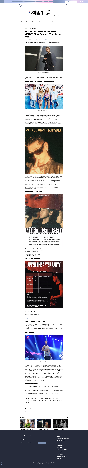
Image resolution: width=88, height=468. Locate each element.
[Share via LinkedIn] (30, 408)
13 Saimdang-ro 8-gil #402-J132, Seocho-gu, (44, 462)
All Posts (21, 21)
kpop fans (50, 398)
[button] (20, 5)
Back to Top (1, 463)
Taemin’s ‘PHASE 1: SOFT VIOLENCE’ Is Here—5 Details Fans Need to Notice (43, 430)
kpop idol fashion (33, 400)
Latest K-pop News (40, 21)
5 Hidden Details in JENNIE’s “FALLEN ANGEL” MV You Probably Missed (59, 430)
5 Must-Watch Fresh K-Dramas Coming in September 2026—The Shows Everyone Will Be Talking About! (27, 430)
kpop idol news (33, 398)
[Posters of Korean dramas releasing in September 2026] (27, 423)
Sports (58, 21)
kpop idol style (52, 400)
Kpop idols (27, 400)
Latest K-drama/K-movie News (50, 21)
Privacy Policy (61, 451)
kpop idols (47, 400)
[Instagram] (78, 1)
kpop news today (40, 398)
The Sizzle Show (61, 440)
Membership (60, 454)
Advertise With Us (62, 449)
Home (58, 436)
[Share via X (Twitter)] (28, 408)
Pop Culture (27, 21)
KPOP (57, 400)
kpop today (56, 398)
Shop (58, 443)
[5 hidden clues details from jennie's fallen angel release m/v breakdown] (60, 423)
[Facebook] (80, 1)
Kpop (61, 400)
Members (59, 447)
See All (67, 417)
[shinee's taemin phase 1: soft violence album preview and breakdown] (44, 423)
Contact (59, 458)
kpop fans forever (41, 400)
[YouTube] (82, 1)
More (62, 21)
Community (60, 445)
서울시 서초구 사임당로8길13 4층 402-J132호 (44, 463)
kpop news (27, 398)
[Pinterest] (84, 1)
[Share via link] (33, 408)
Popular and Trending (63, 438)
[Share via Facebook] (25, 408)
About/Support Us (62, 456)
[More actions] (62, 28)
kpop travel (27, 402)
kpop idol (46, 398)
